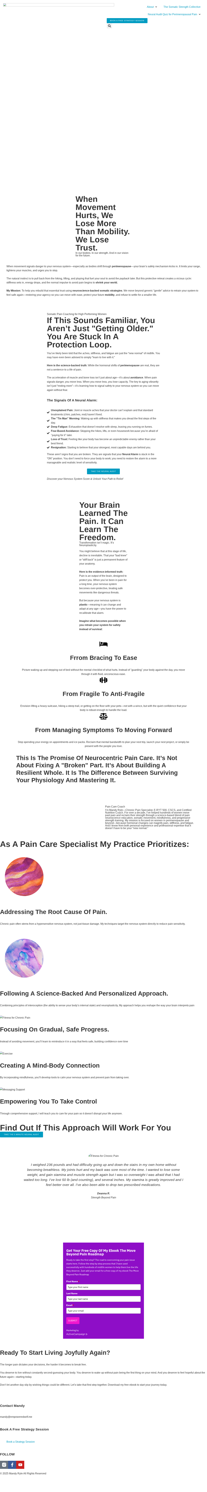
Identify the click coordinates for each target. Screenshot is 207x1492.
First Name (72, 1281)
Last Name (71, 1293)
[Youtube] (20, 1465)
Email (70, 1305)
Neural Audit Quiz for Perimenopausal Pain (172, 14)
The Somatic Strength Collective (182, 7)
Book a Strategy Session (20, 1441)
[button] (109, 25)
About (150, 7)
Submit (72, 1320)
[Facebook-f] (12, 1465)
